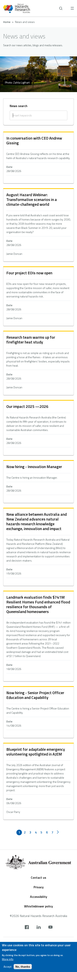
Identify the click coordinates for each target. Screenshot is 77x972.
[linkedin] (38, 927)
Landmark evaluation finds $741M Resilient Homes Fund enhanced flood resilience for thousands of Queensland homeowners (38, 604)
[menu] (72, 8)
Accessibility (38, 896)
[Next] (58, 832)
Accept (7, 966)
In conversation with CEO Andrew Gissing (34, 140)
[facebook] (26, 927)
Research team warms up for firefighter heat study (30, 339)
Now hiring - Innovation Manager (34, 466)
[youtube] (50, 927)
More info (7, 959)
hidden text (38, 157)
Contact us (38, 877)
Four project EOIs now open (29, 273)
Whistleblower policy (38, 906)
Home (6, 22)
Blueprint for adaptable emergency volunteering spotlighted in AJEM (35, 751)
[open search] (60, 8)
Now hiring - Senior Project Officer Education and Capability (35, 695)
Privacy (39, 887)
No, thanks (22, 966)
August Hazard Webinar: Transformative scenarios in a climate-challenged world (31, 199)
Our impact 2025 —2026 (27, 406)
